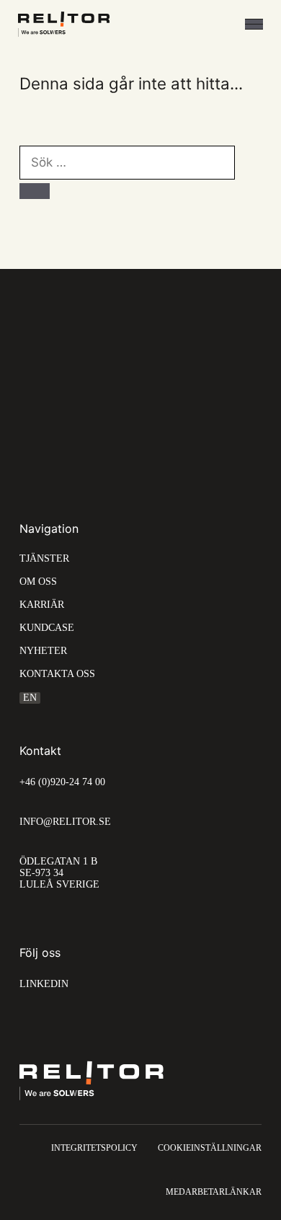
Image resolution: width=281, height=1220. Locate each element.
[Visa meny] (254, 24)
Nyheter (43, 651)
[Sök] (34, 191)
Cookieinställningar (210, 1148)
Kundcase (46, 628)
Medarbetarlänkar (214, 1192)
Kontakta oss (57, 674)
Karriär (41, 605)
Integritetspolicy (94, 1148)
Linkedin (43, 983)
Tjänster (44, 559)
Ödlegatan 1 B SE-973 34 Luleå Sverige (59, 873)
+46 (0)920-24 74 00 (62, 782)
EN (30, 697)
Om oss (38, 582)
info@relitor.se (65, 821)
